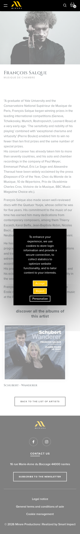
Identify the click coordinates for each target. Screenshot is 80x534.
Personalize (40, 299)
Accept (40, 283)
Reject (40, 291)
